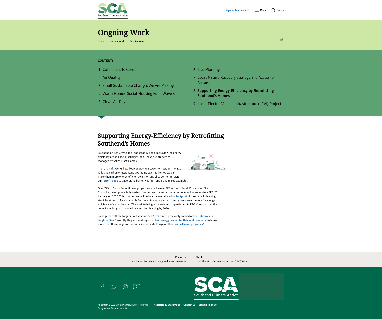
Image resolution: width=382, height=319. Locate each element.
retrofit (110, 168)
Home (101, 41)
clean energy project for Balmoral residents (180, 220)
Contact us (189, 304)
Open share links (281, 40)
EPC (168, 188)
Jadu (124, 308)
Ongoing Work (117, 41)
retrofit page (110, 180)
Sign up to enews (208, 304)
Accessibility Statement (167, 304)
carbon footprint (177, 196)
